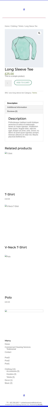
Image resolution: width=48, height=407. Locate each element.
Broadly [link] (40, 404)
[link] (23, 15)
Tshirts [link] (20, 26)
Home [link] (7, 26)
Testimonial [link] (11, 349)
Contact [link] (8, 352)
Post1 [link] (7, 364)
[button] (24, 9)
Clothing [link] (14, 26)
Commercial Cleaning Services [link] (18, 347)
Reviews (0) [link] (12, 111)
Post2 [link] (7, 361)
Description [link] (12, 103)
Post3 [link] (7, 358)
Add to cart (22, 83)
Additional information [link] (17, 107)
